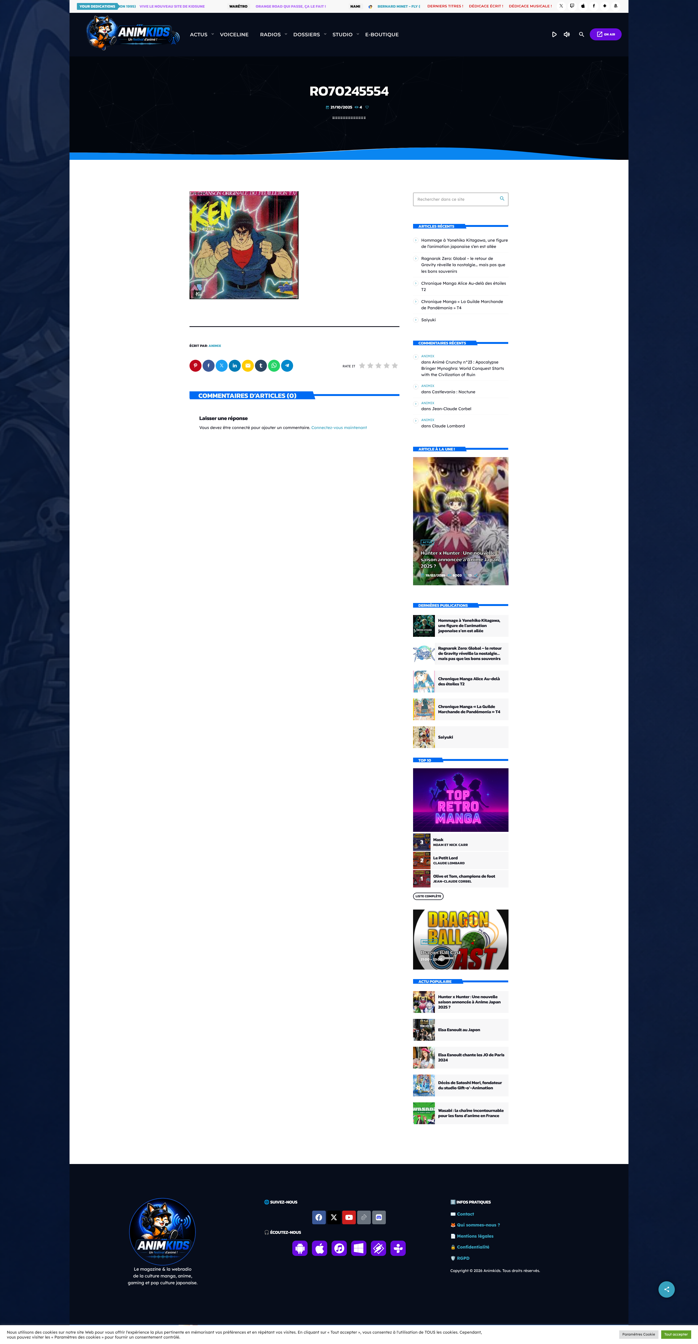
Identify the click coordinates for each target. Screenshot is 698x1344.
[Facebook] (593, 6)
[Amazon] (615, 6)
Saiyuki (428, 319)
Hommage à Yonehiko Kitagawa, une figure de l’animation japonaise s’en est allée (469, 625)
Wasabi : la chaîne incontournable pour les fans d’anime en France (471, 1113)
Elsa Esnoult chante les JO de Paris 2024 (471, 1057)
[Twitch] (572, 6)
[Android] (604, 6)
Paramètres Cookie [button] (638, 1334)
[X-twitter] (334, 1217)
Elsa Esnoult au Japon (459, 1030)
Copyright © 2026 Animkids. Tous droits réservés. (495, 1270)
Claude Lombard (448, 425)
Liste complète (428, 896)
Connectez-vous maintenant (339, 427)
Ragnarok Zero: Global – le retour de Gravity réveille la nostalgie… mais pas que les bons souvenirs (463, 265)
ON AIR (605, 34)
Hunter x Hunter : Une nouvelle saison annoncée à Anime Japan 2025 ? (460, 559)
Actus (427, 542)
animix (215, 346)
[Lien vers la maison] (132, 34)
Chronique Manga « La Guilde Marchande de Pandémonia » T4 (469, 709)
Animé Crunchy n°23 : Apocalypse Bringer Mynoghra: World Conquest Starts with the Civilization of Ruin (462, 368)
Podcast (429, 942)
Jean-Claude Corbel (451, 408)
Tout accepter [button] (676, 1334)
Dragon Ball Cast (441, 952)
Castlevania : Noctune (453, 391)
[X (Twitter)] (561, 6)
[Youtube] (349, 1217)
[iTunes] (583, 6)
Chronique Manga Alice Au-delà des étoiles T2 (469, 681)
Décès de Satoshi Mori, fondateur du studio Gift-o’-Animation (470, 1085)
